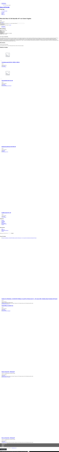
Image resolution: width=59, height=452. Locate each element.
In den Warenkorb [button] (4, 66)
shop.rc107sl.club (4, 7)
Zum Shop (3, 12)
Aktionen (3, 224)
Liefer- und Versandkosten (5, 230)
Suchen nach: (1, 233)
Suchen (12, 233)
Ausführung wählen (4, 303)
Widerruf (3, 231)
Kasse (2, 13)
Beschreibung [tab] (3, 26)
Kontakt (3, 446)
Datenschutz (3, 229)
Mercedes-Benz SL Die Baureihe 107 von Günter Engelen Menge (8, 23)
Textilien (3, 220)
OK (28, 451)
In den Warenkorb (2, 24)
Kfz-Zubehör (3, 221)
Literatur (3, 222)
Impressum (3, 445)
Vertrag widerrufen (3, 449)
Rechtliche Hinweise (4, 443)
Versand (2, 22)
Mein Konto (3, 14)
